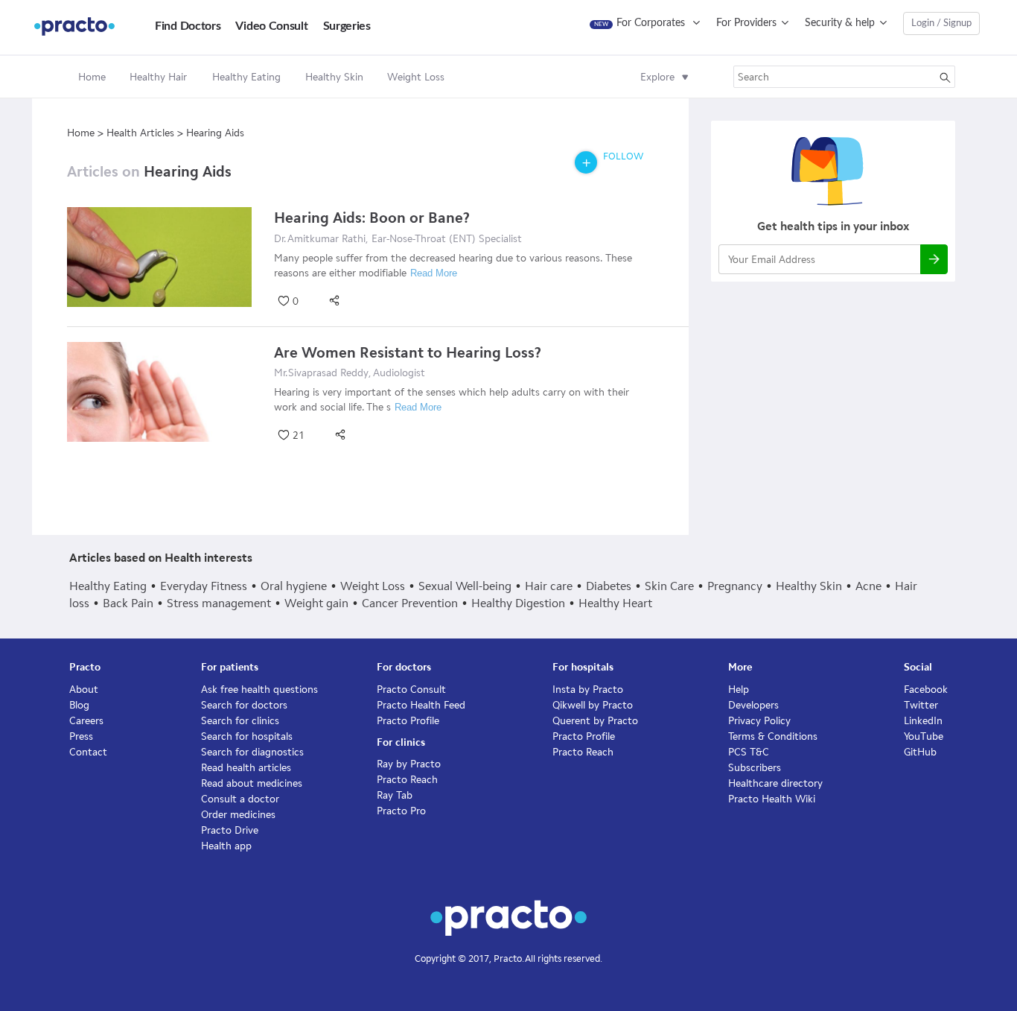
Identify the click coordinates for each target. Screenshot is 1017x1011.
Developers (753, 705)
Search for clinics (240, 720)
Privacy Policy (759, 720)
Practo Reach (407, 779)
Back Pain (128, 603)
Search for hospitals (247, 736)
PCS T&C (748, 752)
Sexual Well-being (464, 586)
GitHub (920, 752)
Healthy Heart (615, 603)
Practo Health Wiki (771, 799)
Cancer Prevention (410, 603)
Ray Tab (394, 795)
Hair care (549, 586)
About (83, 689)
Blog (79, 705)
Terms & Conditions (772, 736)
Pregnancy (734, 586)
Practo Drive (229, 830)
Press (81, 736)
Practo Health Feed (421, 705)
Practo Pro (401, 811)
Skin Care (669, 586)
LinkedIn (923, 720)
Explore (657, 77)
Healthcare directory (775, 783)
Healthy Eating (108, 586)
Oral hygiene (294, 586)
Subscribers (754, 767)
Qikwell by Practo (592, 705)
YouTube (923, 736)
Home (92, 77)
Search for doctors (244, 705)
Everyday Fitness (203, 586)
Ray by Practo (409, 764)
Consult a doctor (240, 799)
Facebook (926, 689)
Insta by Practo (587, 689)
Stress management (219, 603)
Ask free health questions (259, 689)
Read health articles (246, 767)
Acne (868, 586)
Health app (226, 846)
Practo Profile (408, 720)
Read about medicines (251, 783)
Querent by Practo (595, 720)
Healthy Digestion (518, 603)
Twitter (921, 705)
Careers (86, 720)
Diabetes (608, 586)
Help (738, 689)
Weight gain (316, 603)
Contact (88, 752)
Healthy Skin (809, 586)
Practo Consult (411, 689)
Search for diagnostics (252, 752)
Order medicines (238, 814)
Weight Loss (372, 586)
